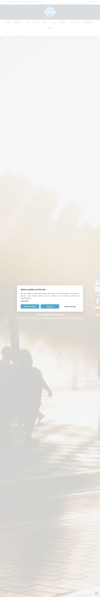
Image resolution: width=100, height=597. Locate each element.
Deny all (50, 306)
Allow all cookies (30, 306)
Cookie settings (70, 306)
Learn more (25, 301)
